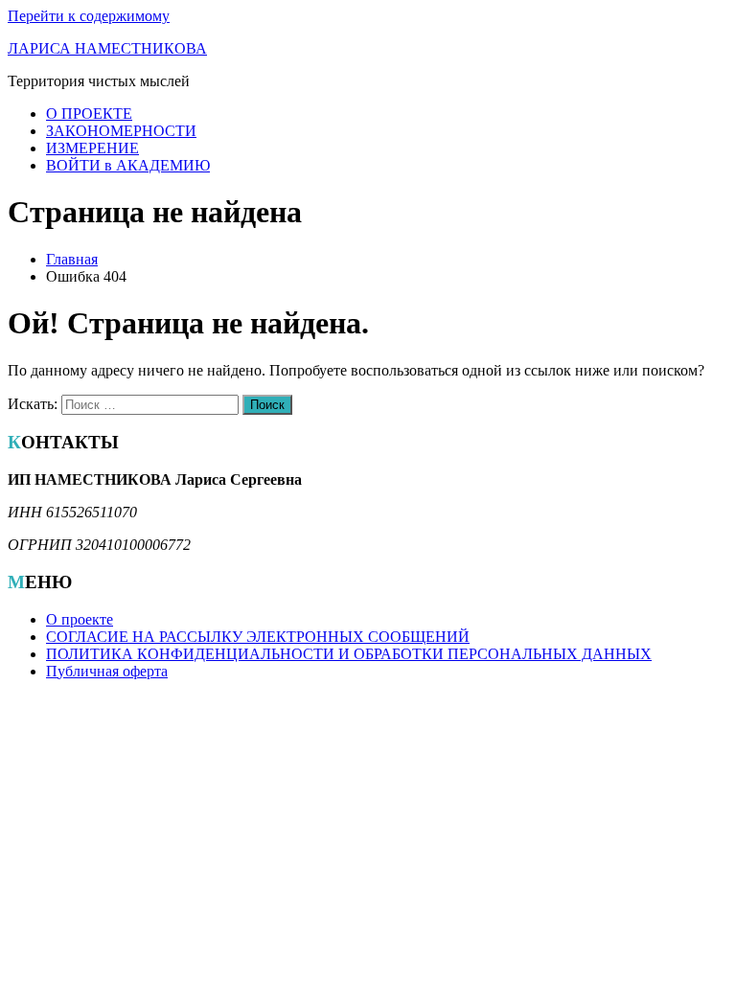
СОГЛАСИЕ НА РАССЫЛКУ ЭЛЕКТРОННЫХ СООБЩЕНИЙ (258, 636)
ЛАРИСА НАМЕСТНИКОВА (107, 48)
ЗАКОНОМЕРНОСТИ (121, 131)
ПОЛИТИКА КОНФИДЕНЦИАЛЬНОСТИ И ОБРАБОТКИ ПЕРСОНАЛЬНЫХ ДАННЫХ (349, 654)
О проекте (79, 619)
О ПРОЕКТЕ (89, 113)
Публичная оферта (107, 671)
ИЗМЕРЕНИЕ (92, 148)
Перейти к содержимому (89, 16)
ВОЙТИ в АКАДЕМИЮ (128, 165)
